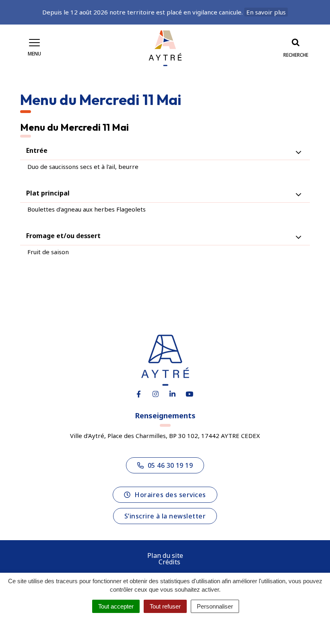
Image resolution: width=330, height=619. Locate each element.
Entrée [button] (36, 150)
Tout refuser (165, 606)
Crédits (169, 562)
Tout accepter (116, 606)
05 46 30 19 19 (170, 465)
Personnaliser (215, 606)
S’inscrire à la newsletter (165, 516)
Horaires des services (170, 494)
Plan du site (165, 555)
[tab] (165, 151)
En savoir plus (266, 12)
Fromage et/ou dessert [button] (63, 235)
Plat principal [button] (48, 193)
